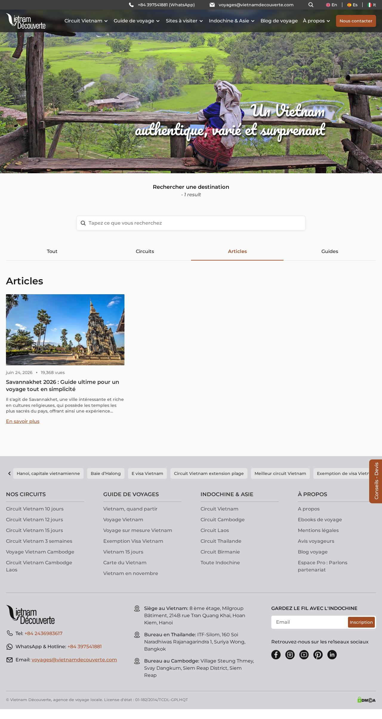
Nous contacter (356, 21)
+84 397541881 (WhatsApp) (166, 4)
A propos (309, 509)
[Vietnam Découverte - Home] (25, 21)
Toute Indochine (220, 562)
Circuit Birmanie (220, 552)
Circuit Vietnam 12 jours (34, 519)
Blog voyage (313, 552)
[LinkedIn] (332, 655)
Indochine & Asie (229, 21)
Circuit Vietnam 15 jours (34, 530)
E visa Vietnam (147, 473)
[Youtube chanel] (304, 655)
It (374, 4)
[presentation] (57, 86)
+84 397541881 (84, 646)
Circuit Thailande (221, 541)
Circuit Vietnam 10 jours (35, 509)
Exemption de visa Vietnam (347, 473)
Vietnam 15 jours (123, 552)
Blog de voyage (279, 21)
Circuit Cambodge (223, 519)
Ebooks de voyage (320, 519)
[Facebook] (276, 655)
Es (355, 4)
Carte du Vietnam (125, 562)
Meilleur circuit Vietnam (280, 473)
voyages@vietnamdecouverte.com (256, 4)
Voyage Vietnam (123, 519)
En (334, 4)
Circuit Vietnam (83, 21)
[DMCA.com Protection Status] (366, 700)
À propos (314, 21)
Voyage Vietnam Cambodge (40, 552)
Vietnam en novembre (130, 573)
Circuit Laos (215, 530)
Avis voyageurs (316, 541)
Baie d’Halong (106, 473)
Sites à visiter (182, 21)
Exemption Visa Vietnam (133, 541)
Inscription (361, 622)
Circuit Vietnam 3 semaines (39, 541)
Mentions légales (318, 530)
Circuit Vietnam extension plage (209, 473)
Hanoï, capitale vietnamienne (48, 473)
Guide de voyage (134, 21)
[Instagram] (290, 655)
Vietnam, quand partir (130, 509)
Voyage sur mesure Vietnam (137, 530)
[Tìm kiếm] (311, 5)
